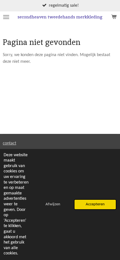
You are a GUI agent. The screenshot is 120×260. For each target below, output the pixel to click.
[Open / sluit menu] (6, 17)
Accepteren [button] (95, 204)
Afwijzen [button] (52, 204)
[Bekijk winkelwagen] (114, 17)
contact (9, 143)
